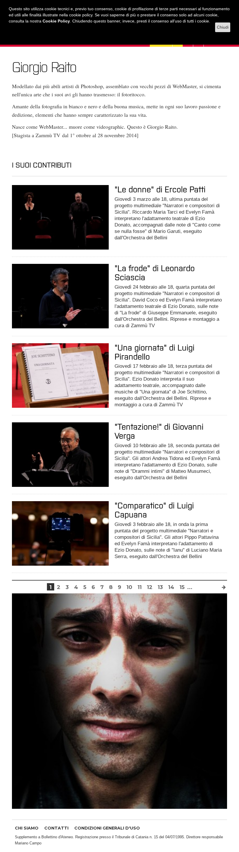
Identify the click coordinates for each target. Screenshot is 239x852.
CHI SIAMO (26, 828)
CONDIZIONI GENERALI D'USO (107, 828)
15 (182, 587)
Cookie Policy (56, 21)
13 (160, 587)
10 (129, 587)
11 (140, 587)
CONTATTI (56, 828)
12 (149, 587)
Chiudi (223, 27)
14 (171, 587)
